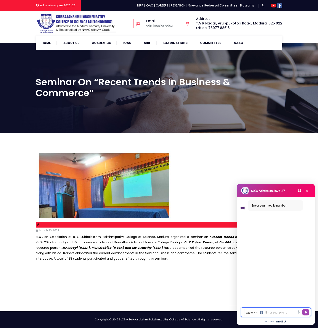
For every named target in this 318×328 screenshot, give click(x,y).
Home (46, 43)
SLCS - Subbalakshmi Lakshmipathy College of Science (157, 319)
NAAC (238, 43)
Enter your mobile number (269, 205)
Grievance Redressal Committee (213, 5)
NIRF (140, 5)
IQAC (149, 5)
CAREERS (162, 5)
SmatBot (281, 321)
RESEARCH (178, 5)
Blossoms (247, 5)
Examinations (175, 43)
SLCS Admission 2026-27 (268, 190)
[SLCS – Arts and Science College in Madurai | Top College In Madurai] (76, 23)
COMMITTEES (210, 43)
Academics (101, 43)
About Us (71, 43)
